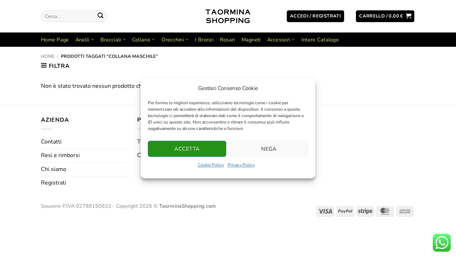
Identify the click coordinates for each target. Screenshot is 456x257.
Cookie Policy (211, 165)
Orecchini (172, 39)
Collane (141, 39)
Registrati (53, 183)
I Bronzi (204, 39)
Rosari (227, 39)
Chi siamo (53, 169)
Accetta (187, 148)
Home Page (55, 39)
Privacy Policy (241, 165)
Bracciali (110, 39)
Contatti (51, 142)
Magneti (251, 39)
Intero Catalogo (320, 39)
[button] (315, 16)
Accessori (278, 39)
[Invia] (100, 16)
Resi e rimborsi (60, 155)
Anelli (82, 39)
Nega (269, 148)
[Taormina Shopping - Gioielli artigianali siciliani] (228, 16)
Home (48, 56)
